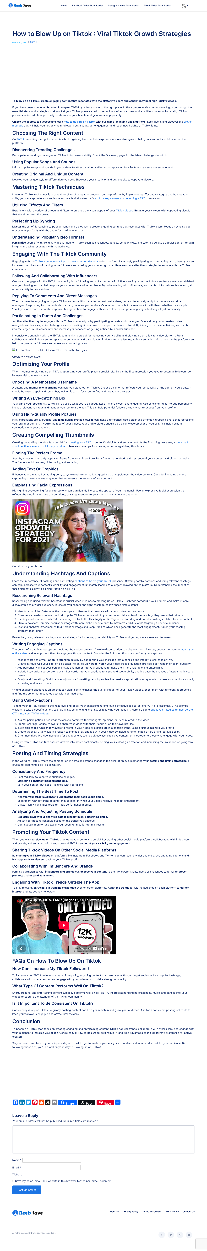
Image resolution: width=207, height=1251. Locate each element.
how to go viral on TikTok (79, 121)
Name (17, 1160)
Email (16, 1167)
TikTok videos (124, 210)
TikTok (34, 42)
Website (17, 1174)
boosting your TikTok (81, 442)
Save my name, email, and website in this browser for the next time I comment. (63, 1181)
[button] (185, 6)
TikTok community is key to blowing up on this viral (66, 261)
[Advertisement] (103, 74)
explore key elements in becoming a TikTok (121, 198)
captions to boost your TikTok (93, 581)
